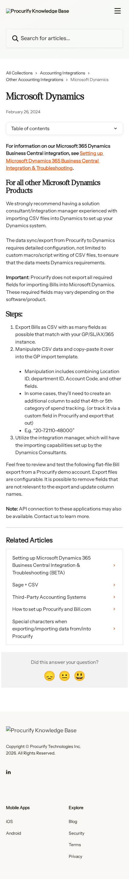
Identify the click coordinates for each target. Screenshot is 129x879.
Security (76, 833)
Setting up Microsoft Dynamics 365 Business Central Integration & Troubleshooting (55, 160)
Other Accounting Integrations (34, 79)
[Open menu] (117, 10)
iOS (9, 821)
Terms (75, 844)
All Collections (19, 73)
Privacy (75, 856)
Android (13, 833)
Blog (73, 821)
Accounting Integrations (62, 73)
